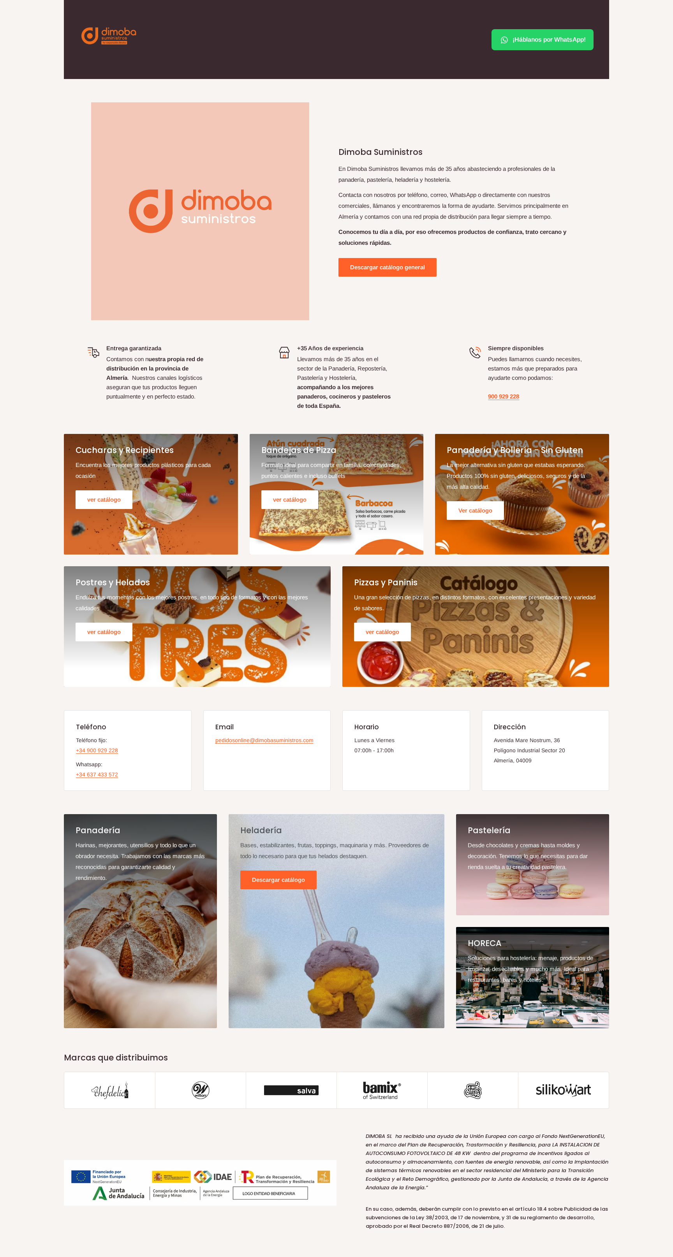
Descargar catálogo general (387, 267)
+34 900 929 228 (97, 750)
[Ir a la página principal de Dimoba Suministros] (108, 36)
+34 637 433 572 (97, 774)
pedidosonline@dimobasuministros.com (264, 740)
